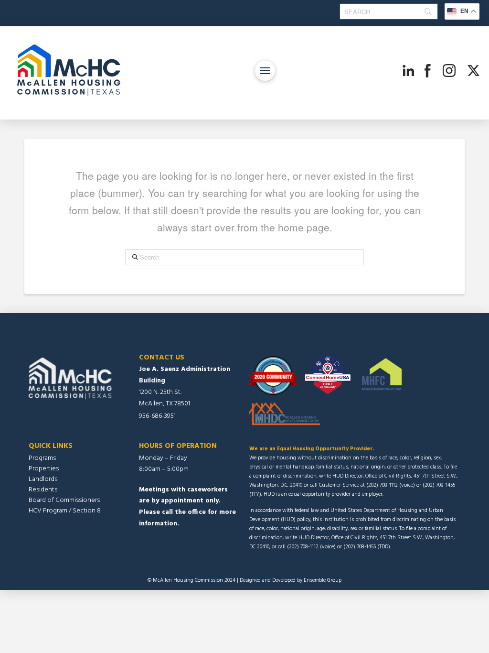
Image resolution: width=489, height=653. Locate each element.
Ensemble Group (322, 580)
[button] (265, 71)
